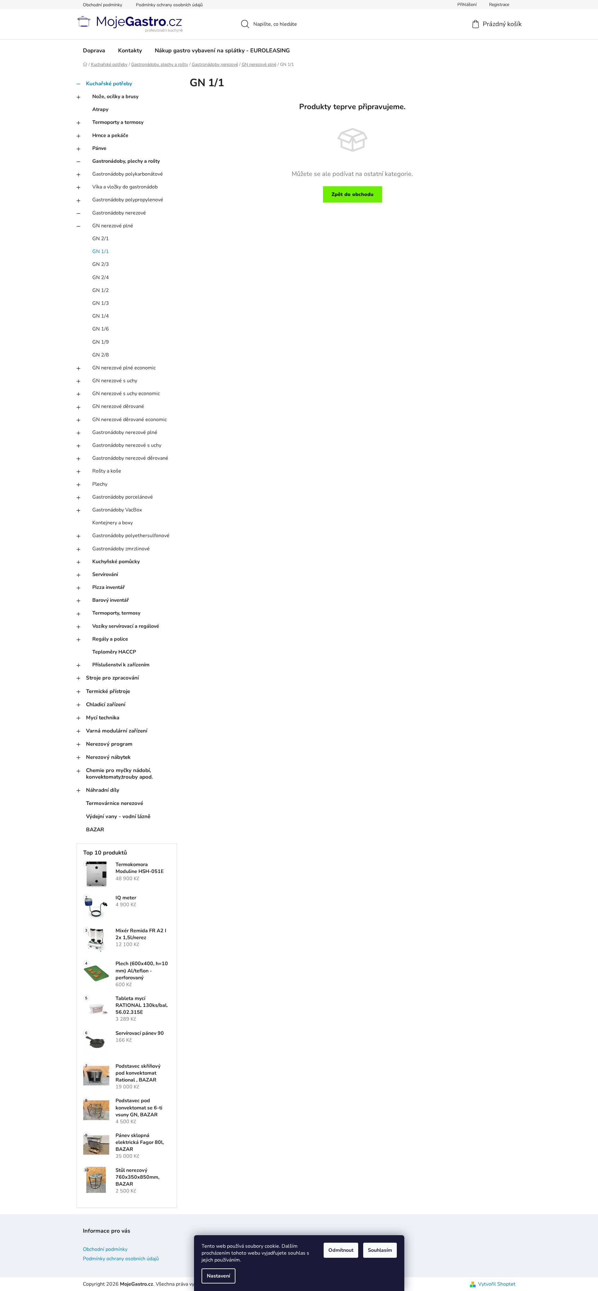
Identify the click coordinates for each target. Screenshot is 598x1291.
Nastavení (218, 1275)
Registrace (499, 5)
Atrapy (100, 109)
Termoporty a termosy (117, 122)
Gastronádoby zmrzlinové (121, 548)
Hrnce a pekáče (110, 135)
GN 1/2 (100, 290)
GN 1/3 (100, 303)
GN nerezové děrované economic (129, 419)
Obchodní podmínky (102, 5)
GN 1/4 (100, 316)
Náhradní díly (102, 790)
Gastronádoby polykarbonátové (127, 174)
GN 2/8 (100, 355)
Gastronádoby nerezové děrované (130, 458)
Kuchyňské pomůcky (116, 561)
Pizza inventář (108, 587)
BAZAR (95, 829)
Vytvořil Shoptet (496, 1284)
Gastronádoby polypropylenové (127, 199)
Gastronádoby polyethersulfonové (131, 535)
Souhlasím (380, 1250)
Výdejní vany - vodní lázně (118, 816)
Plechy (99, 484)
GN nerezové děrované (118, 406)
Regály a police (110, 639)
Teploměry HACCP (114, 651)
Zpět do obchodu (352, 194)
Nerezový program (109, 744)
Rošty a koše (106, 471)
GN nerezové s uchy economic (126, 393)
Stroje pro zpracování (112, 677)
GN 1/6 (100, 328)
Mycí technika (102, 717)
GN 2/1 (100, 238)
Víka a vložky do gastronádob (125, 186)
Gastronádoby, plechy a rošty (126, 161)
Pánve (99, 148)
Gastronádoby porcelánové (122, 497)
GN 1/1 (100, 251)
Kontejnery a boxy (112, 522)
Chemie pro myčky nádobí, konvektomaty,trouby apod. (119, 773)
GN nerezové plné (112, 225)
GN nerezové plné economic (124, 367)
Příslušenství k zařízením (120, 664)
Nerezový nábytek (108, 757)
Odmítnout (340, 1250)
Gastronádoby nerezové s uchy (126, 445)
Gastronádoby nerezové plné (124, 432)
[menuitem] (94, 50)
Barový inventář (110, 600)
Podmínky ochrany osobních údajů (169, 5)
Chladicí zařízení (105, 704)
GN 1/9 (100, 342)
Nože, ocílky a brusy (115, 96)
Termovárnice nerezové (114, 803)
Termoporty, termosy (116, 613)
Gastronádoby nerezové (119, 212)
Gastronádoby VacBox (117, 509)
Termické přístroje (108, 691)
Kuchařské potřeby (109, 83)
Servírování (105, 574)
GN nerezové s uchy (114, 380)
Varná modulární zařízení (116, 730)
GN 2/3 (100, 264)
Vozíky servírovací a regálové (125, 626)
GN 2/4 (100, 277)
